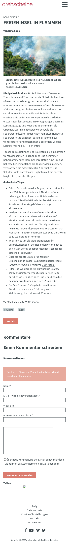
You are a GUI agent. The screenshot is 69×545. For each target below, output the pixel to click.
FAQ (34, 506)
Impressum (34, 522)
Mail (19, 488)
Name (7, 386)
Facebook (6, 488)
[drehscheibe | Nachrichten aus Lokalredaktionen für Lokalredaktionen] (17, 4)
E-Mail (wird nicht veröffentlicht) (21, 395)
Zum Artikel (48, 264)
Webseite (8, 405)
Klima (21, 310)
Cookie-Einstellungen (34, 514)
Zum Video (47, 293)
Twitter (12, 488)
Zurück (11, 321)
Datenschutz (34, 510)
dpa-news (8, 310)
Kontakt (35, 518)
